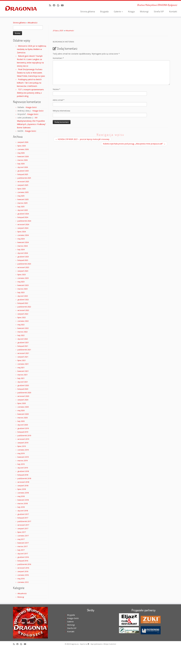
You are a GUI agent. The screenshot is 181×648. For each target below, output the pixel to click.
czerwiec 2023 (23, 278)
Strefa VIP (159, 11)
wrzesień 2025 (23, 181)
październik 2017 (24, 521)
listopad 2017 (22, 518)
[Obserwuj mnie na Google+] (59, 5)
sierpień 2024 (22, 228)
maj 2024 (21, 239)
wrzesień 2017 (23, 525)
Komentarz (58, 58)
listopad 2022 (22, 303)
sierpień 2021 (22, 357)
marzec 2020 (22, 417)
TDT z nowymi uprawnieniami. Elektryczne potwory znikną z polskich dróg (30, 92)
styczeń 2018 (22, 510)
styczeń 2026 (22, 167)
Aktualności (32, 22)
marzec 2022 (22, 332)
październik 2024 (24, 221)
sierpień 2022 (22, 314)
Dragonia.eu (74, 644)
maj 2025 (21, 196)
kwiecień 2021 (23, 371)
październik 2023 (24, 264)
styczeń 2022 (22, 339)
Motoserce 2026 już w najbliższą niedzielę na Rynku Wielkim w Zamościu (31, 49)
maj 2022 (21, 324)
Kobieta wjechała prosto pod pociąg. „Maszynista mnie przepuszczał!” (134, 143)
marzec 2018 (22, 503)
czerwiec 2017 (23, 535)
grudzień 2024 (23, 214)
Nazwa (56, 89)
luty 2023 (21, 292)
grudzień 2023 (23, 256)
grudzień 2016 (23, 557)
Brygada (104, 11)
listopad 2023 (22, 260)
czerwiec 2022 (23, 321)
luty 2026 (21, 163)
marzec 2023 (22, 289)
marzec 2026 (22, 160)
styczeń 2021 (22, 382)
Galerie (117, 11)
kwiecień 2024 (23, 242)
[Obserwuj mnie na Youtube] (63, 5)
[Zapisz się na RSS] (51, 5)
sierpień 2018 (22, 485)
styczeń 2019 (22, 467)
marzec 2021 (22, 374)
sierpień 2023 (22, 271)
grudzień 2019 (23, 428)
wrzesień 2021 (23, 353)
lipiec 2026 (21, 146)
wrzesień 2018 (23, 482)
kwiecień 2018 (23, 500)
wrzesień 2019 (23, 439)
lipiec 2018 (21, 489)
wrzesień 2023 (23, 267)
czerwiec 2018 (23, 493)
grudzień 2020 (23, 385)
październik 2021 (24, 349)
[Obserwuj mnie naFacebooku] (55, 5)
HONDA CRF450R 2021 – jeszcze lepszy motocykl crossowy (82, 139)
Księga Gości (31, 107)
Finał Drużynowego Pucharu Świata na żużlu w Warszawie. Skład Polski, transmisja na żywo (31, 72)
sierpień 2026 (22, 142)
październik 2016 (24, 564)
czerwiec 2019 (23, 450)
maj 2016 (21, 578)
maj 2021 (21, 367)
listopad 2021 (22, 346)
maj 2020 (21, 410)
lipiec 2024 (21, 231)
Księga (131, 11)
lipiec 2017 (21, 532)
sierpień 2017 (22, 528)
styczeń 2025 (22, 210)
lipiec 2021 (21, 360)
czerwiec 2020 (23, 407)
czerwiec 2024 (23, 235)
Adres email (58, 100)
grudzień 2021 (23, 342)
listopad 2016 (22, 560)
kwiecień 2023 (23, 285)
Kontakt (173, 11)
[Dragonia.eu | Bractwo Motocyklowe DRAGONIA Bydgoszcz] (21, 8)
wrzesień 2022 (23, 310)
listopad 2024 (22, 217)
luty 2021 (21, 378)
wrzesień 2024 (23, 224)
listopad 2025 (22, 174)
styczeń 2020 (22, 425)
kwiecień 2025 (23, 199)
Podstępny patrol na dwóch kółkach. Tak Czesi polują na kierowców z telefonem (29, 82)
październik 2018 (24, 478)
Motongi (144, 11)
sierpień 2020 (22, 400)
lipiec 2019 (21, 446)
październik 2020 (24, 392)
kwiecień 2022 (23, 328)
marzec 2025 (22, 203)
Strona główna (87, 11)
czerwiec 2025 (23, 192)
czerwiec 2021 (23, 364)
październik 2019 (24, 435)
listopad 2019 (22, 432)
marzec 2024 (22, 246)
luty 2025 (21, 206)
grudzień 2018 (23, 471)
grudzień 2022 (23, 299)
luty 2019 (21, 464)
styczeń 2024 (22, 253)
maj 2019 (21, 453)
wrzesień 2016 (23, 568)
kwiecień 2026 (23, 156)
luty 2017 (21, 550)
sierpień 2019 (22, 442)
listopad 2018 (22, 475)
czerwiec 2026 (23, 149)
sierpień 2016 (22, 571)
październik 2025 (24, 178)
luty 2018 (21, 507)
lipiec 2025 (21, 188)
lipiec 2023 (21, 274)
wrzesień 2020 (23, 396)
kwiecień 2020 (23, 414)
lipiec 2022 (21, 317)
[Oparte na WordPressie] (88, 643)
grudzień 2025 (23, 171)
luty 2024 (21, 249)
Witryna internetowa (61, 110)
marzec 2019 (22, 460)
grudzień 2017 (23, 514)
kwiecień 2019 (23, 457)
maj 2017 (21, 539)
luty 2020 (21, 421)
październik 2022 (24, 307)
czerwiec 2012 (23, 582)
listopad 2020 (22, 389)
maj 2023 (21, 281)
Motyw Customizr (110, 644)
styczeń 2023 (22, 296)
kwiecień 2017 (23, 543)
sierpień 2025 (22, 185)
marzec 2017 (22, 546)
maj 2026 (21, 153)
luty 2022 (21, 335)
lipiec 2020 (21, 403)
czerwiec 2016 (23, 575)
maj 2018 (21, 496)
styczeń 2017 (22, 553)
